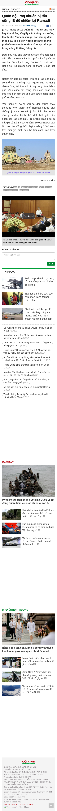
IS (19, 187)
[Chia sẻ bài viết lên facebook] (47, 26)
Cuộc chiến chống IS (29, 187)
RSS (53, 9)
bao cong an (24, 190)
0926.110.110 (16, 804)
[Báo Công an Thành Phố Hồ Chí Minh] (32, 3)
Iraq (15, 187)
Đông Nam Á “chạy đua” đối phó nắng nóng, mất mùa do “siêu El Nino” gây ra (36, 675)
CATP (41, 187)
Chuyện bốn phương (15, 610)
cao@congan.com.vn (17, 797)
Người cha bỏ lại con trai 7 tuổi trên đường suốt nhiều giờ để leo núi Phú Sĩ (38, 689)
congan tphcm (12, 190)
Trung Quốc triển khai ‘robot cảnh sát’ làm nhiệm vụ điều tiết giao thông (38, 661)
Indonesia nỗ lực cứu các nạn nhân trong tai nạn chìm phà (39, 297)
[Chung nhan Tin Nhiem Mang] (16, 807)
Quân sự (7, 462)
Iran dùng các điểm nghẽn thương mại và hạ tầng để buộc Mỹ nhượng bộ (38, 527)
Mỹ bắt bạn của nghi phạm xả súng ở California (26, 387)
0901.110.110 (28, 804)
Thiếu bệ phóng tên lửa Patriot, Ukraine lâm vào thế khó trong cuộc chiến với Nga (38, 513)
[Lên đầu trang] (51, 805)
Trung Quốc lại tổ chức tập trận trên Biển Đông (26, 365)
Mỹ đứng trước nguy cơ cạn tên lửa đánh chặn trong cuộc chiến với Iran (37, 541)
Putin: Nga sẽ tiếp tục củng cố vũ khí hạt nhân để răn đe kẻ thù (39, 281)
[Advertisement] (28, 431)
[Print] (53, 26)
